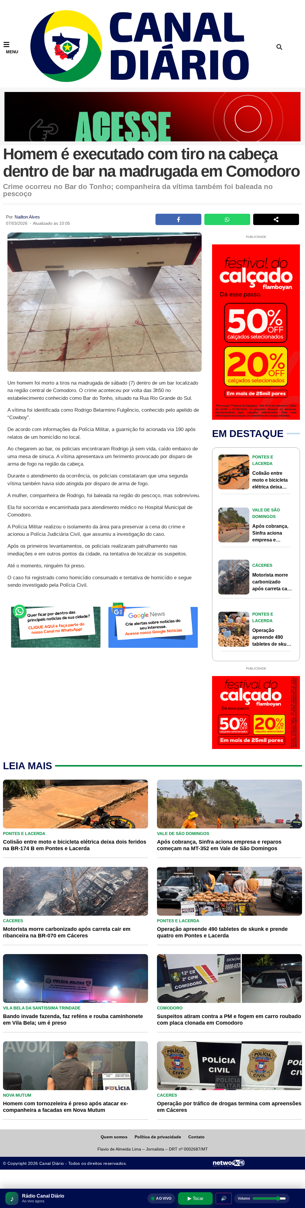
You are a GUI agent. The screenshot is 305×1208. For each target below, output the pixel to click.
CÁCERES (262, 565)
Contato (196, 1136)
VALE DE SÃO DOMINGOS (183, 833)
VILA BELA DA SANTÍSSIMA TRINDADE (41, 1008)
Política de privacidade (158, 1136)
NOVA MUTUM (17, 1095)
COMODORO (170, 1008)
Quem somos (114, 1136)
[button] (279, 47)
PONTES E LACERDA (24, 833)
